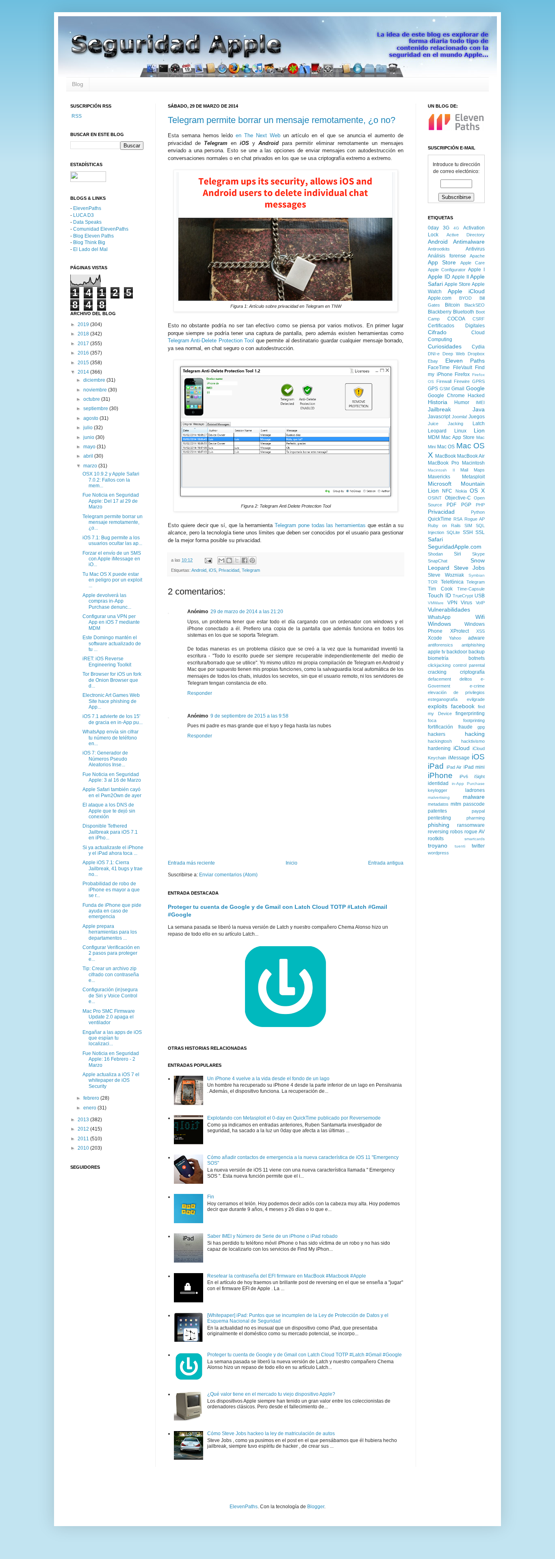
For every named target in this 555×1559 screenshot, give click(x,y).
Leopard (437, 431)
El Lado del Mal (90, 249)
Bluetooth (463, 312)
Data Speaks (87, 222)
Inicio (291, 863)
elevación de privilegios (456, 692)
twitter (478, 846)
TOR (433, 581)
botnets (476, 658)
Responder (199, 693)
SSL (480, 532)
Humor (461, 402)
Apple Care (472, 262)
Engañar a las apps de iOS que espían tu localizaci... (112, 1038)
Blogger (315, 1506)
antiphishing (473, 644)
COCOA (456, 319)
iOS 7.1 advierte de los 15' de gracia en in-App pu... (112, 719)
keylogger (437, 790)
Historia (437, 402)
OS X (477, 490)
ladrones (475, 790)
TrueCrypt (463, 595)
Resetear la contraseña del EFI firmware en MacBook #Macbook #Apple (286, 1276)
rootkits (436, 838)
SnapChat (437, 560)
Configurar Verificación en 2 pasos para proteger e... (111, 953)
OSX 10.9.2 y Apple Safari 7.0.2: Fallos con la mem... (110, 480)
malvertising (439, 797)
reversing (438, 832)
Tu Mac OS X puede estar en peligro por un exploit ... (112, 580)
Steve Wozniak (446, 575)
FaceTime (439, 367)
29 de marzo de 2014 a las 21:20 (246, 611)
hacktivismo (473, 741)
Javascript (439, 416)
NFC (447, 491)
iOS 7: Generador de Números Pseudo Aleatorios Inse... (105, 759)
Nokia (461, 491)
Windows (439, 624)
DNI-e (434, 353)
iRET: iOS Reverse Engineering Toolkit (106, 661)
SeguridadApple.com (454, 546)
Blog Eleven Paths (93, 236)
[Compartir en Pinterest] (252, 560)
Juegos (476, 416)
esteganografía (442, 699)
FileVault (462, 367)
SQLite (453, 532)
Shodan (435, 553)
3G (446, 228)
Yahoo (455, 638)
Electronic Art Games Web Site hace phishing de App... (111, 701)
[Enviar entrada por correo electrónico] (208, 560)
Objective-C (458, 498)
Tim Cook (440, 589)
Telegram (251, 570)
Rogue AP (474, 519)
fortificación (440, 727)
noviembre (95, 390)
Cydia (478, 347)
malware (474, 797)
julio (88, 427)
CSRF (479, 318)
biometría (438, 658)
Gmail (457, 388)
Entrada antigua (385, 863)
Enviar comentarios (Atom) (228, 875)
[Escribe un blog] (229, 560)
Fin (210, 1197)
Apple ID (439, 276)
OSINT (435, 497)
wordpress (438, 852)
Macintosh (473, 463)
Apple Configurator (447, 269)
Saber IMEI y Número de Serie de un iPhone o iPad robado (272, 1236)
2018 (84, 334)
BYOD (465, 298)
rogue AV (474, 832)
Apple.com (439, 298)
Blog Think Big (89, 242)
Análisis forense (447, 256)
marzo (90, 466)
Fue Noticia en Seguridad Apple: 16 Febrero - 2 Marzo (110, 1059)
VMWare (436, 603)
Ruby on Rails (444, 525)
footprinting (474, 720)
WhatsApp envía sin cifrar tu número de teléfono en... (110, 737)
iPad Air (454, 767)
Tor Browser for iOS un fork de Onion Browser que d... (111, 680)
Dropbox (476, 353)
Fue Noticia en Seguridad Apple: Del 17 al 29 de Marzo (110, 501)
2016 (84, 353)
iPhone (440, 775)
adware (476, 638)
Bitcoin (452, 305)
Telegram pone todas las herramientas (320, 525)
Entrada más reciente (191, 863)
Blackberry (439, 312)
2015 (84, 362)
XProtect (459, 631)
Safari (435, 539)
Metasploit (473, 477)
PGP (466, 505)
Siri (457, 554)
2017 (84, 343)
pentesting (439, 818)
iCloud (461, 748)
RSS (76, 116)
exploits (437, 706)
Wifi (480, 617)
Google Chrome (446, 395)
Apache (477, 255)
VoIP (480, 602)
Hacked (476, 395)
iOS (212, 570)
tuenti (460, 846)
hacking (475, 734)
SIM (468, 525)
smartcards (474, 839)
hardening (439, 748)
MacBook (445, 456)
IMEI (480, 402)
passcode (474, 804)
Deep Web (453, 353)
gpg (481, 726)
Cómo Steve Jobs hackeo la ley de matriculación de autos (271, 1433)
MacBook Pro (443, 463)
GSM (445, 388)
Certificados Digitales (456, 326)
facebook (463, 706)
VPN (452, 602)
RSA (457, 519)
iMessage (459, 758)
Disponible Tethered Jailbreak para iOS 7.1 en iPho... (110, 832)
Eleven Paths (465, 360)
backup (476, 652)
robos (456, 832)
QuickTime (439, 519)
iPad (436, 766)
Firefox (462, 374)
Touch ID (439, 595)
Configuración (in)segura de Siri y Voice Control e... (110, 995)
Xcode (435, 638)
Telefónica (452, 582)
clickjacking (439, 665)
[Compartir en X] (237, 560)
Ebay (433, 361)
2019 (84, 324)
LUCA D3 (83, 215)
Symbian (476, 575)
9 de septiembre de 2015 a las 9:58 (249, 716)
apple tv (436, 652)
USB (480, 596)
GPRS (478, 381)
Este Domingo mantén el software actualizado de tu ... (111, 643)
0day (433, 228)
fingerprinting (470, 713)
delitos (466, 679)
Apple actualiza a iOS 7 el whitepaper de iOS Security (110, 1080)
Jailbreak (439, 409)
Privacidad (229, 570)
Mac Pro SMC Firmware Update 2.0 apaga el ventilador (108, 1017)
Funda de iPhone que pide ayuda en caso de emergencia (111, 911)
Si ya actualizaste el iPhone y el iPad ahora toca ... (112, 850)
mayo (90, 447)
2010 (84, 1148)
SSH (468, 532)
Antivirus (475, 249)
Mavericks (439, 477)
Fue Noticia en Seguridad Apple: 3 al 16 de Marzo (111, 777)
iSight (479, 776)
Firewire (462, 381)
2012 (84, 1129)
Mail (464, 469)
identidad (438, 783)
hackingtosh (440, 741)
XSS (480, 631)
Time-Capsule (471, 588)
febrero (91, 1098)
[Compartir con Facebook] (245, 560)
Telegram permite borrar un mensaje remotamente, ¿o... (112, 522)
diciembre (94, 380)
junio (89, 437)
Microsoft (439, 483)
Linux (460, 431)
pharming (475, 817)
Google (475, 388)
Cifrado (437, 332)
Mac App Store (458, 437)
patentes (437, 811)
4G (456, 228)
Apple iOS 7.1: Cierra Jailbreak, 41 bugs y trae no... (112, 868)
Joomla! (459, 416)
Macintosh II (441, 470)
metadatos (438, 804)
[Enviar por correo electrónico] (221, 560)
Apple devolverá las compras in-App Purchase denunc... (106, 601)
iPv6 (464, 776)
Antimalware (469, 241)
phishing (438, 825)
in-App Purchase (468, 783)
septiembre (96, 408)
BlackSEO (474, 305)
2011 (84, 1139)
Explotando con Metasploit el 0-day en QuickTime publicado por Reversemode (294, 1118)
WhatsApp (439, 617)
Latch (479, 423)
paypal (478, 811)
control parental (469, 665)
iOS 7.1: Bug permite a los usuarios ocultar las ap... (112, 540)
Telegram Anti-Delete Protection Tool (211, 340)
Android (198, 570)
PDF (451, 505)
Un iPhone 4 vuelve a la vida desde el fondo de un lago (268, 1078)
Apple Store (457, 284)
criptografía (472, 672)
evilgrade (476, 699)
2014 (84, 372)
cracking (437, 672)
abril (88, 456)
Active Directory (466, 234)
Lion (479, 430)
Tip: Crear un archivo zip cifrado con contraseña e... (110, 974)
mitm (456, 804)
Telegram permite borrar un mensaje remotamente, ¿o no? (281, 120)
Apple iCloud (466, 291)
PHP (480, 504)
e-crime (477, 685)
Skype (478, 553)
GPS (433, 388)
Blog (77, 84)
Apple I (476, 269)
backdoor (457, 652)
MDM (434, 437)
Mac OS (446, 447)
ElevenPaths (87, 208)
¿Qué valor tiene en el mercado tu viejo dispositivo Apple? (271, 1394)
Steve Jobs (469, 567)
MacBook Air (471, 456)
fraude (465, 727)
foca (432, 720)
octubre (92, 399)
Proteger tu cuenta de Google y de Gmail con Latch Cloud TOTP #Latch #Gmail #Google (304, 1355)
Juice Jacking (445, 423)
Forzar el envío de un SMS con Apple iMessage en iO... (111, 559)
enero (90, 1108)
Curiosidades (445, 346)
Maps (479, 469)
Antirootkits (439, 248)
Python (478, 512)
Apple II (460, 277)
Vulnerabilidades (449, 609)
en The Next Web (258, 135)
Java (479, 409)
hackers (436, 734)
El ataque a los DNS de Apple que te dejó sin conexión (108, 811)
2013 (84, 1119)
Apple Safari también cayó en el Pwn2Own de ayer (111, 792)
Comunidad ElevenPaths (100, 229)
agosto (91, 418)
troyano (437, 845)
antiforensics (440, 644)
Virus (466, 602)
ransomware (471, 825)
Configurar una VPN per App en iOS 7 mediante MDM (111, 622)
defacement (439, 679)
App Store (442, 262)
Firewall (443, 381)
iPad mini (474, 767)
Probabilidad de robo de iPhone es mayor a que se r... (111, 889)
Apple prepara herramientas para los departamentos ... (109, 932)
